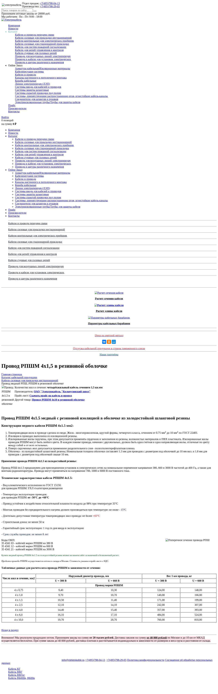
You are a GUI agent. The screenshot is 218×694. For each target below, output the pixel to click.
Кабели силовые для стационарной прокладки (42, 43)
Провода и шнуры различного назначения (39, 62)
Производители (17, 108)
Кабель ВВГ (15, 671)
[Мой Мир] (114, 342)
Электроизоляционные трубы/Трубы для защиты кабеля (47, 102)
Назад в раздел (9, 630)
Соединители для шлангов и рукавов (36, 99)
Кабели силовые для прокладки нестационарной (43, 37)
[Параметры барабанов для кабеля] (109, 316)
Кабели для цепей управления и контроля (39, 50)
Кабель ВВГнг (16, 675)
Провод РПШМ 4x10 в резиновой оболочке (58, 399)
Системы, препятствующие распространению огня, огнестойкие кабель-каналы (61, 96)
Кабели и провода (25, 74)
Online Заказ (15, 169)
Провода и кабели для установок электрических (43, 59)
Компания (14, 25)
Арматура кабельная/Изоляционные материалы (42, 68)
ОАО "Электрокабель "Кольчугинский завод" (62, 391)
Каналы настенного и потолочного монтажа (41, 77)
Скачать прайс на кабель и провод (50, 395)
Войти (5, 117)
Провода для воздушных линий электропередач (43, 56)
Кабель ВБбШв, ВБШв (21, 678)
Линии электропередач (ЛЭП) (32, 83)
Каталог (13, 136)
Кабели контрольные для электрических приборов (44, 40)
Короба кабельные (25, 80)
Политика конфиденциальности (145, 660)
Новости (13, 28)
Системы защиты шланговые (32, 90)
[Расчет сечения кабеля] (109, 291)
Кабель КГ (14, 668)
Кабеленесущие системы (29, 71)
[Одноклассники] (109, 342)
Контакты (14, 111)
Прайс (11, 105)
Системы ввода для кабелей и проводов (38, 86)
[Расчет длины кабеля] (109, 304)
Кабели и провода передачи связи (34, 34)
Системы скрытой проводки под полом (38, 93)
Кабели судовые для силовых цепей (36, 53)
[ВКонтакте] (104, 342)
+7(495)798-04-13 (50, 3)
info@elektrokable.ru (73, 660)
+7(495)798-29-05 (50, 6)
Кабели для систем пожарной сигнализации (40, 47)
